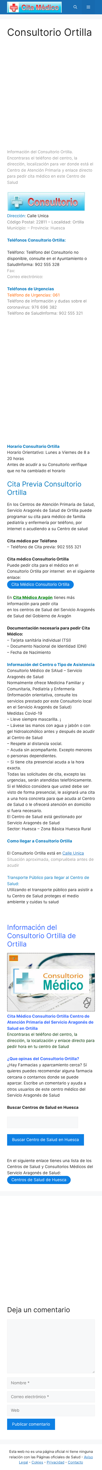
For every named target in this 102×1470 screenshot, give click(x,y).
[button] (75, 7)
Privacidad (55, 1462)
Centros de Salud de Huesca (38, 1179)
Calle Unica (73, 853)
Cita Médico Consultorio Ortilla (40, 584)
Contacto (75, 1462)
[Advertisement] (51, 89)
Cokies (37, 1462)
